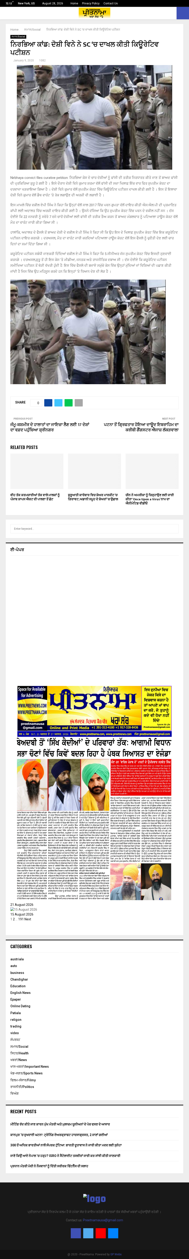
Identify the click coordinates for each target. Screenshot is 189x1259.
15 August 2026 (21, 914)
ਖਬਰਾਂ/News (18, 1060)
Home (74, 3)
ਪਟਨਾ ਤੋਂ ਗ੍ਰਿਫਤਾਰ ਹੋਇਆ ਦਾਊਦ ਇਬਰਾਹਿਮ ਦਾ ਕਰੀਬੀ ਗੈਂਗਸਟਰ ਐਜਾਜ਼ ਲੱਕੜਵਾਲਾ (141, 427)
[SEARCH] (174, 528)
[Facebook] (76, 1233)
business (17, 973)
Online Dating (20, 1006)
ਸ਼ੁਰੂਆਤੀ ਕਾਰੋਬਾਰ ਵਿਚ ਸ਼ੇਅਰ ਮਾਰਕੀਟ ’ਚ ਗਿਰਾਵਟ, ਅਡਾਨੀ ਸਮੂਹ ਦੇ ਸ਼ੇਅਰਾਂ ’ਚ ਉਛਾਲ (93, 497)
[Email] (113, 1233)
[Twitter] (88, 1233)
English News (20, 993)
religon (15, 1020)
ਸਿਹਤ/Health (19, 1053)
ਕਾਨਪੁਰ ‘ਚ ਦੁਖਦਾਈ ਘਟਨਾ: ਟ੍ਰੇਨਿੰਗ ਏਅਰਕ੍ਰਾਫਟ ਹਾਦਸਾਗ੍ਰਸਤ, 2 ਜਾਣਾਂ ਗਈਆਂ (59, 1135)
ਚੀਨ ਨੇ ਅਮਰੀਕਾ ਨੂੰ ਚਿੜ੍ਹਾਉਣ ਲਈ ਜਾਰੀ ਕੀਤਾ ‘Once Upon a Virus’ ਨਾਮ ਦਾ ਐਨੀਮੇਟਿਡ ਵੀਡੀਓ (150, 499)
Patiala (15, 1013)
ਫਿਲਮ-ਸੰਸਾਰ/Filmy (23, 1080)
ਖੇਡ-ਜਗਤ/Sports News (26, 1073)
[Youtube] (101, 1233)
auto (13, 966)
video (14, 1033)
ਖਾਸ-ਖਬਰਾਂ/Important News (29, 1066)
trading (15, 1026)
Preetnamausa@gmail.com (103, 1220)
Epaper (15, 999)
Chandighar (19, 979)
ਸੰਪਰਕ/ (15, 1040)
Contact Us (110, 3)
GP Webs (116, 1254)
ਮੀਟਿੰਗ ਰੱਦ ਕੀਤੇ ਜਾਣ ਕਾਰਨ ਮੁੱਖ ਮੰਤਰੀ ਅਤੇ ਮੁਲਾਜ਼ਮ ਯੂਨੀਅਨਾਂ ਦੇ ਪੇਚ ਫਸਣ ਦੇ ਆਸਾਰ (60, 1124)
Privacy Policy (91, 3)
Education (18, 986)
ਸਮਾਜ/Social (18, 36)
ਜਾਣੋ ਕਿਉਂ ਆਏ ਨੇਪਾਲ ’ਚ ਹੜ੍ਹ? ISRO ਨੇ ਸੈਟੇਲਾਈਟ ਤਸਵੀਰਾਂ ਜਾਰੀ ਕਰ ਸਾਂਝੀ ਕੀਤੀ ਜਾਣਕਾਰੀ (65, 1156)
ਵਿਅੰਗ (14, 1093)
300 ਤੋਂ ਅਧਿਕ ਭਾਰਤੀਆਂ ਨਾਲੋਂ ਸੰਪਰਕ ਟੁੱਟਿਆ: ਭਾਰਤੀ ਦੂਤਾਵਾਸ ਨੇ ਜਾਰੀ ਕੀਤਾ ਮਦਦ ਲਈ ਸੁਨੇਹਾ (66, 1145)
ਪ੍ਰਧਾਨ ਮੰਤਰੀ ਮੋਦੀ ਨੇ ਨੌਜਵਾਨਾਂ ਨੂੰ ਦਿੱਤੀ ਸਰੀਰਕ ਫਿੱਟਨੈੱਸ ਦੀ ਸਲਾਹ (49, 1166)
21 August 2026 (21, 905)
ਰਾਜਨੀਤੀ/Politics (22, 1087)
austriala (17, 959)
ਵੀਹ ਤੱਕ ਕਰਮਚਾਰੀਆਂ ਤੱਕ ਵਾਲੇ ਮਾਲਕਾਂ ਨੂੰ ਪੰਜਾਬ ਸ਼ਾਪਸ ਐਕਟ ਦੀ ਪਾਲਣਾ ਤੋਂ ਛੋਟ (35, 497)
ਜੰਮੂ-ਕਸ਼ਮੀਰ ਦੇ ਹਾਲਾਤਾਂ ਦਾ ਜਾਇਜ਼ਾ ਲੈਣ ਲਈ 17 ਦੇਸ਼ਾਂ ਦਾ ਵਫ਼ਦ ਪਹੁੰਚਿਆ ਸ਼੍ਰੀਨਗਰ (49, 427)
